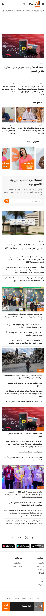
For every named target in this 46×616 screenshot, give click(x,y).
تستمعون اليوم (35, 142)
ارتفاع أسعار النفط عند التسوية (30, 452)
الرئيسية (41, 563)
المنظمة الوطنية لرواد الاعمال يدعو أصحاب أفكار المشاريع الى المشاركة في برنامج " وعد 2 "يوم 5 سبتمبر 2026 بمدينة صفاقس (24, 444)
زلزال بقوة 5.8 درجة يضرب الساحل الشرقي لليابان (24, 402)
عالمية (40, 371)
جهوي (41, 83)
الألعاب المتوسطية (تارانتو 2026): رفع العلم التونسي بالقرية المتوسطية (25, 504)
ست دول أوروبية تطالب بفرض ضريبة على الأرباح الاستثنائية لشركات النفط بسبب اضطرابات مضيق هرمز (23, 393)
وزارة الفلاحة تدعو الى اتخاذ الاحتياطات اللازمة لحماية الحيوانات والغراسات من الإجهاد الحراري (24, 279)
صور (42, 581)
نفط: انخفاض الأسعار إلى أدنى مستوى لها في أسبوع (24, 70)
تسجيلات (41, 585)
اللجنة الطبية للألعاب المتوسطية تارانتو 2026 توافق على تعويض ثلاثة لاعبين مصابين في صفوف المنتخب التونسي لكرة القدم (23, 513)
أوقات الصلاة (17, 567)
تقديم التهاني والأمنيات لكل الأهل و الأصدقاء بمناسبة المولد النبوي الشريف (31, 130)
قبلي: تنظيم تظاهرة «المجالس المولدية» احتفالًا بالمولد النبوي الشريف (24, 334)
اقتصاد (40, 64)
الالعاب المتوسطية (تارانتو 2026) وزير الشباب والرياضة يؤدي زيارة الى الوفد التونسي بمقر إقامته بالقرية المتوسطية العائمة (23, 494)
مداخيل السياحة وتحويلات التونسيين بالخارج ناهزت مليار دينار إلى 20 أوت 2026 (23, 247)
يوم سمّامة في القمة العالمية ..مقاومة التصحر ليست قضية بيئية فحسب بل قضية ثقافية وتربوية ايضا (31, 90)
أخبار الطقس (17, 563)
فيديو (42, 578)
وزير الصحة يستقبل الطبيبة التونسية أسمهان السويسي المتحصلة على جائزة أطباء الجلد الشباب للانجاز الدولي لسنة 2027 (25, 259)
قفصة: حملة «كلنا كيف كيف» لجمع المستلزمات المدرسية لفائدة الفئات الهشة (24, 326)
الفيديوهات (38, 103)
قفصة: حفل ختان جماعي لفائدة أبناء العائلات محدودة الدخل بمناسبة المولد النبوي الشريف (25, 342)
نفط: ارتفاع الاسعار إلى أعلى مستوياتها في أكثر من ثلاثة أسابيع (23, 459)
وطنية (41, 241)
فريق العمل (40, 567)
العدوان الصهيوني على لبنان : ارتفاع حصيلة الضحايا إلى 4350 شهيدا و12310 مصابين (23, 377)
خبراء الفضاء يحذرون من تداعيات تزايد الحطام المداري (25, 385)
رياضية (40, 487)
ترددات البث (40, 570)
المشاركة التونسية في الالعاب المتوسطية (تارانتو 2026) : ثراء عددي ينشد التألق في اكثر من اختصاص (23, 522)
